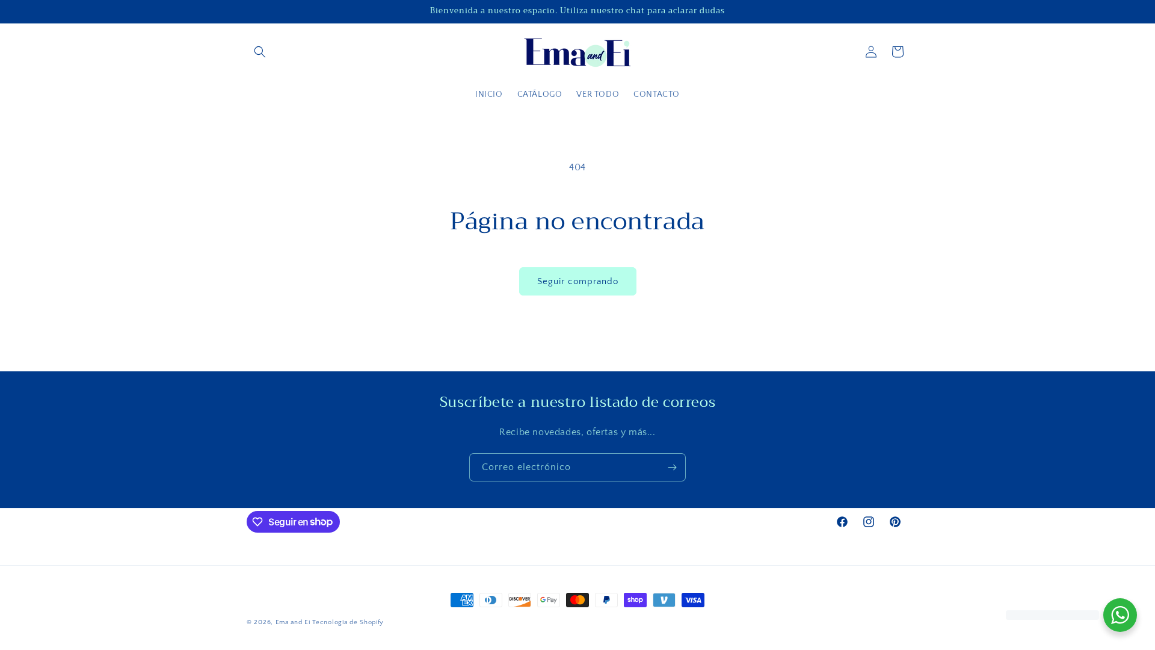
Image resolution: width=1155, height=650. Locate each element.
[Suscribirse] (672, 467)
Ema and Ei (293, 622)
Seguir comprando (577, 281)
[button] (260, 52)
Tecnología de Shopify (348, 622)
